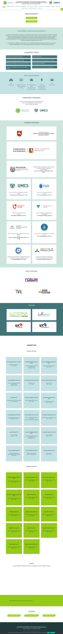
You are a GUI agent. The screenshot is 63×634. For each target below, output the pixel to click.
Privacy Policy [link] (39, 8)
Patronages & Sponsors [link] (10, 6)
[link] (62, 9)
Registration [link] (58, 6)
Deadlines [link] (35, 6)
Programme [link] (48, 6)
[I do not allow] (61, 632)
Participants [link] (53, 6)
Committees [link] (17, 6)
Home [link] (4, 6)
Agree (48, 632)
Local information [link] (24, 8)
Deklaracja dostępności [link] (32, 8)
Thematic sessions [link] (41, 6)
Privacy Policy (53, 632)
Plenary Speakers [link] (23, 6)
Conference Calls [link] (30, 6)
